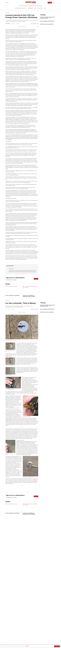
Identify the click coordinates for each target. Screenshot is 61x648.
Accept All (57, 646)
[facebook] (18, 26)
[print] (37, 26)
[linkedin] (20, 26)
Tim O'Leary (8, 23)
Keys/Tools (7, 12)
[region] (30, 646)
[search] (7, 2)
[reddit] (23, 26)
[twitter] (21, 26)
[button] (6, 2)
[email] (24, 26)
